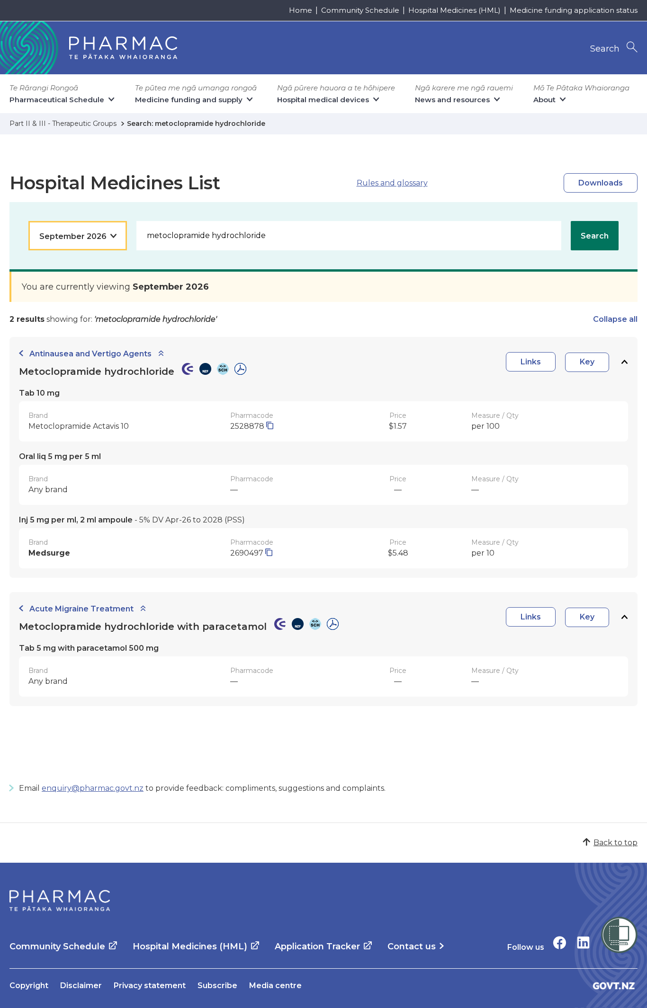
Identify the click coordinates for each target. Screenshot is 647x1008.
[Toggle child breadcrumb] (161, 353)
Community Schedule (360, 10)
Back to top (615, 842)
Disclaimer (81, 985)
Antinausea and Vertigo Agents (90, 353)
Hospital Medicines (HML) (454, 10)
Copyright (28, 985)
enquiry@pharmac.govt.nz (93, 788)
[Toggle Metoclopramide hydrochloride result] (624, 362)
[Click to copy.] (269, 426)
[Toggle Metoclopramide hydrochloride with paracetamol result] (624, 617)
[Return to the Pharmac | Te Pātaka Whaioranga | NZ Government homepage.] (59, 900)
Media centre (275, 985)
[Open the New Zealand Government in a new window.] (614, 985)
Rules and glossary (392, 182)
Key (587, 361)
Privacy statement (150, 985)
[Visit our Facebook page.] (559, 942)
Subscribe (217, 985)
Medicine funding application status (574, 10)
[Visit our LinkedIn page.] (583, 942)
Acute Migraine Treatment (81, 608)
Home (300, 10)
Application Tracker (317, 946)
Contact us (411, 946)
